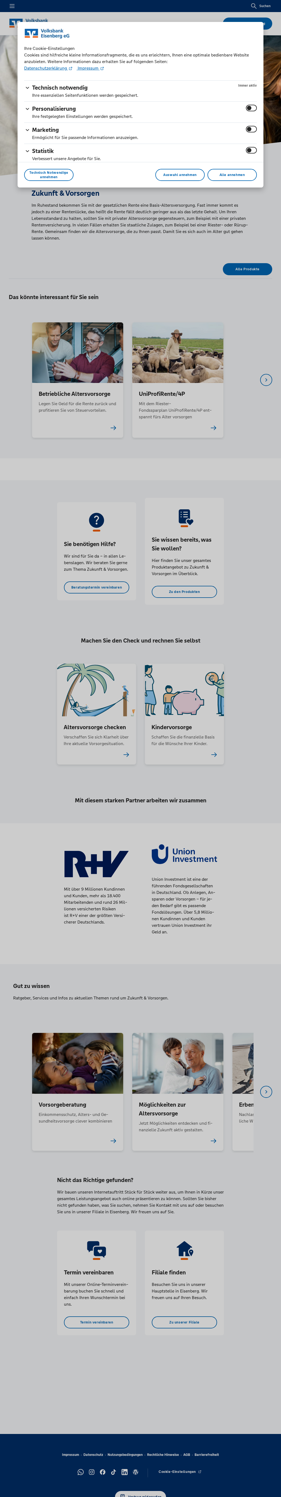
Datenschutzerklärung (46, 68)
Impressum (88, 68)
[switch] (251, 108)
